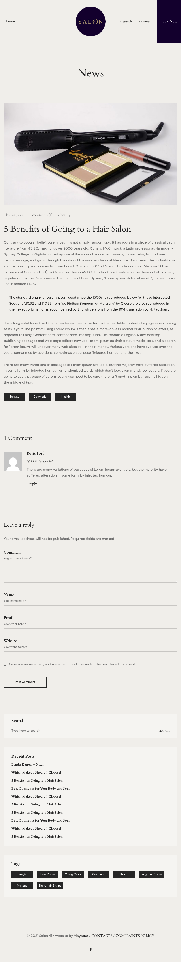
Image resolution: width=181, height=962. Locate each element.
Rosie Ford (35, 453)
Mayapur (81, 935)
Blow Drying (47, 874)
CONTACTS (101, 935)
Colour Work (73, 874)
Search (164, 730)
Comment (12, 552)
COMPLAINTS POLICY (134, 935)
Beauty (22, 874)
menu (145, 21)
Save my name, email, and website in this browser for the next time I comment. (72, 664)
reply (33, 484)
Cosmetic (98, 874)
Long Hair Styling (151, 874)
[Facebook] (91, 950)
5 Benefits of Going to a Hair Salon (36, 781)
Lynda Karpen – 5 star (27, 765)
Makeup (22, 885)
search (127, 21)
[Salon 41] (91, 21)
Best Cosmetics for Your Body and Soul (40, 789)
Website (10, 641)
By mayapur (15, 215)
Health (124, 874)
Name (9, 595)
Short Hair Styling (50, 885)
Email (8, 618)
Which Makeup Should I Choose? (36, 772)
